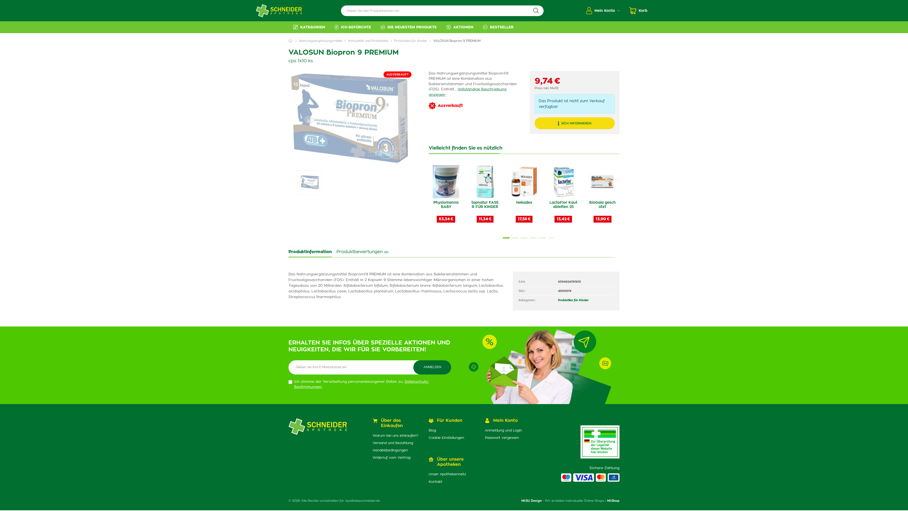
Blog (432, 430)
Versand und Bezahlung (393, 443)
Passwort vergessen (502, 438)
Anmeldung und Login (503, 430)
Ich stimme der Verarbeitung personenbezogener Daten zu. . (361, 384)
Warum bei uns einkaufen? (395, 435)
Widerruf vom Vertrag (391, 457)
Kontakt (435, 482)
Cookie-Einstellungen (446, 438)
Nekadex (524, 202)
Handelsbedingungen (390, 450)
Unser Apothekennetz (447, 474)
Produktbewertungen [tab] (362, 252)
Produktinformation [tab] (310, 252)
